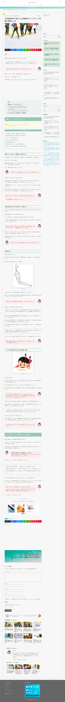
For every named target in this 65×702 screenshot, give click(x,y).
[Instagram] (19, 659)
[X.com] (14, 659)
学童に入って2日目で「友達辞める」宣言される (17, 106)
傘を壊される (11, 109)
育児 (7, 9)
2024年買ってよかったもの (32, 7)
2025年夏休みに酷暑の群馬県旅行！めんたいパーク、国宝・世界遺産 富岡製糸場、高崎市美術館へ (51, 144)
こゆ (47, 150)
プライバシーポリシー (9, 690)
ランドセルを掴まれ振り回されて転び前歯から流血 (18, 110)
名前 (6, 583)
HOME (5, 9)
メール (6, 588)
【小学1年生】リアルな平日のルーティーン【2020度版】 (24, 501)
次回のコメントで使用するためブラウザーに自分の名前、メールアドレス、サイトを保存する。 (23, 599)
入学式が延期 (14, 157)
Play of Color (32, 3)
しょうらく (45, 165)
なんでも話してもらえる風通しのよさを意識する (16, 112)
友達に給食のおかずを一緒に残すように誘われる (17, 107)
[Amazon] (24, 659)
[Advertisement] (23, 90)
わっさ (56, 160)
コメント (7, 571)
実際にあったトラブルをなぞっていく (14, 104)
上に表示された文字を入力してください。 (13, 604)
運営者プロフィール (8, 693)
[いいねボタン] (6, 54)
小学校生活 (10, 518)
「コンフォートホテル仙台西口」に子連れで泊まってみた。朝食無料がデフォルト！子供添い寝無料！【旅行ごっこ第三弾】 (51, 154)
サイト (6, 593)
